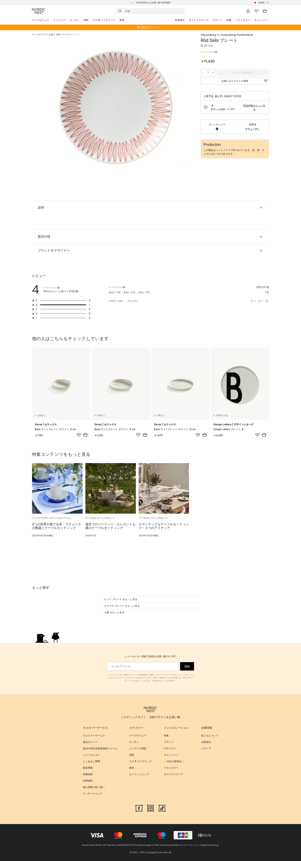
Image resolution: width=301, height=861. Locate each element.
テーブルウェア (40, 19)
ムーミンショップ (139, 774)
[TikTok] (162, 808)
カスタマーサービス (94, 735)
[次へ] (187, 109)
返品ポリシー (90, 741)
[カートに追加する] (85, 435)
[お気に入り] (256, 11)
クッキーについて (92, 793)
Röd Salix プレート (71, 34)
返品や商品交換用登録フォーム (100, 748)
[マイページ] (248, 11)
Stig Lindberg (208, 34)
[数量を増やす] (213, 72)
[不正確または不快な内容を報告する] (266, 301)
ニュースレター (91, 754)
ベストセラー (243, 19)
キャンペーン (261, 19)
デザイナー (170, 748)
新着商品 (180, 19)
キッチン (74, 19)
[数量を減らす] (203, 72)
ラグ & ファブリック (104, 19)
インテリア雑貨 (137, 748)
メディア (206, 748)
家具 (121, 19)
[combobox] (261, 2)
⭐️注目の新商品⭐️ (174, 761)
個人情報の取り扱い (94, 787)
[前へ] (43, 109)
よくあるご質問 (91, 761)
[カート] (265, 11)
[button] (209, 52)
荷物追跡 (88, 774)
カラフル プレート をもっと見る (122, 605)
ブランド (217, 19)
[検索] (120, 11)
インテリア (59, 19)
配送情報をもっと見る (254, 107)
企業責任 (206, 741)
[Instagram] (150, 808)
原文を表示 (133, 301)
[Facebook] (139, 808)
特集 (228, 19)
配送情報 (88, 767)
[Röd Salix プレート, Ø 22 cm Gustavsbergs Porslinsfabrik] (115, 108)
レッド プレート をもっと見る (120, 599)
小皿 (57, 34)
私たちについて (209, 735)
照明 (86, 19)
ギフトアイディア (198, 19)
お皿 (51, 34)
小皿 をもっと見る (114, 612)
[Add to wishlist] (79, 435)
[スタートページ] (38, 11)
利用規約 (88, 780)
